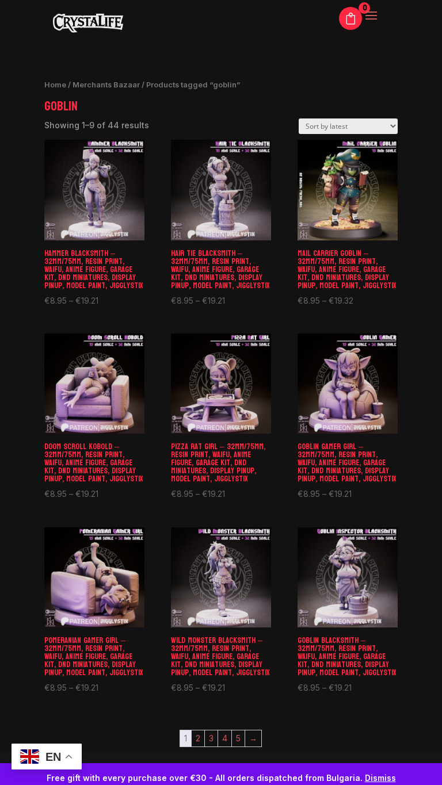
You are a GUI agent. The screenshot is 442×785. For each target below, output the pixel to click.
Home (55, 85)
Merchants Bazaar (106, 85)
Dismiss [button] (380, 778)
